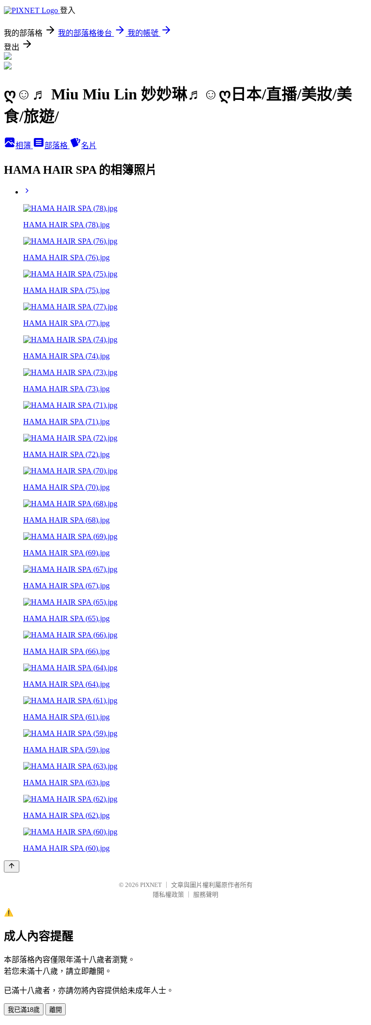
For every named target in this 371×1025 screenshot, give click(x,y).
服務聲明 (205, 894)
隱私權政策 (168, 894)
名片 (89, 145)
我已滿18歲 (24, 1009)
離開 (55, 1009)
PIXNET (151, 884)
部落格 (57, 145)
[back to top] (11, 866)
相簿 (24, 145)
